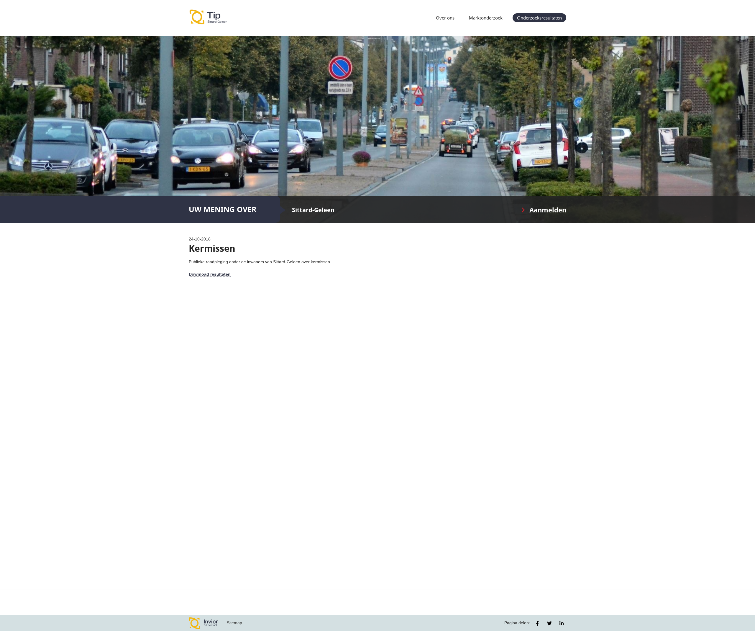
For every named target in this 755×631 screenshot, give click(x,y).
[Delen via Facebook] (537, 623)
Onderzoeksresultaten (539, 18)
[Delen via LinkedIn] (561, 623)
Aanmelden (547, 209)
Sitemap (234, 622)
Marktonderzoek (486, 18)
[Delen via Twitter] (549, 623)
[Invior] (203, 623)
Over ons (445, 18)
